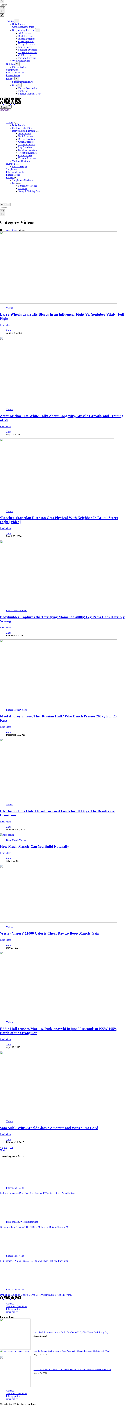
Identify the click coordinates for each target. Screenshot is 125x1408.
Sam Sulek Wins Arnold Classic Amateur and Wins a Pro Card (49, 1128)
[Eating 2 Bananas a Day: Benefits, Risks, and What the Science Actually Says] (11, 1182)
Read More (5, 325)
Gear (14, 183)
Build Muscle (18, 125)
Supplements (12, 169)
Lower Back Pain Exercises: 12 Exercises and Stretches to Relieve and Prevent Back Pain (72, 1369)
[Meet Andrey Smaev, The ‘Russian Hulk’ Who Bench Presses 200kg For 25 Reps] (58, 704)
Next (2, 1150)
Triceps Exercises (26, 144)
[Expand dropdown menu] (16, 123)
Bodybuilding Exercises (23, 130)
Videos (9, 308)
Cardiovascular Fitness (23, 128)
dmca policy (12, 1312)
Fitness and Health (15, 172)
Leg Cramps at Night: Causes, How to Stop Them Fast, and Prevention (34, 1261)
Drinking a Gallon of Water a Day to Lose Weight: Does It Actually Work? (36, 1294)
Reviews (10, 177)
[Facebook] (2, 103)
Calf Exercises (25, 155)
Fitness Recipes (19, 166)
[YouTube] (16, 103)
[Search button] (2, 212)
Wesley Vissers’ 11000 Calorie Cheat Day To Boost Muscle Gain (49, 933)
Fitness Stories (13, 174)
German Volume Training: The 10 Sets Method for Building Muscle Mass (35, 1227)
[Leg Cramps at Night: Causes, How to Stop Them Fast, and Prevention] (11, 1250)
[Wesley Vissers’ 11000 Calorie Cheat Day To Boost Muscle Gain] (58, 921)
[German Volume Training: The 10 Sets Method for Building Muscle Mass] (11, 1216)
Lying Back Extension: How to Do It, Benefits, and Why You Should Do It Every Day (71, 1332)
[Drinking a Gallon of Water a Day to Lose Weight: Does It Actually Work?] (11, 1284)
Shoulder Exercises (27, 150)
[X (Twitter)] (5, 103)
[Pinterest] (13, 103)
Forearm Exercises (27, 158)
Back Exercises (25, 136)
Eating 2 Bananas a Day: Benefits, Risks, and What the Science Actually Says (37, 1193)
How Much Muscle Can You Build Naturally (34, 846)
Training (10, 122)
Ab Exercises (24, 133)
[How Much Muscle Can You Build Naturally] (7, 834)
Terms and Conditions (16, 1306)
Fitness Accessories (27, 185)
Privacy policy (13, 1309)
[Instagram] (9, 103)
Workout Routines (21, 161)
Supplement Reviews (22, 180)
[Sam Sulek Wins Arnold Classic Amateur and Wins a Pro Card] (58, 1116)
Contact (10, 1303)
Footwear (22, 188)
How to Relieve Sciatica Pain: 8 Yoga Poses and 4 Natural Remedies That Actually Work (72, 1351)
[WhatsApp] (19, 103)
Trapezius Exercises (27, 152)
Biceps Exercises (26, 139)
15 (11, 1147)
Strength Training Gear (29, 191)
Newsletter (5, 110)
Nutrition (10, 163)
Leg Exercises (25, 147)
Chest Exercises (26, 141)
